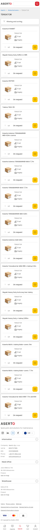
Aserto (3, 10)
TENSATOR (18, 33)
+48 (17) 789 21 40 (15, 454)
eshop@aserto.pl (15, 456)
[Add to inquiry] (35, 47)
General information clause (10, 510)
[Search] (37, 4)
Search (20, 529)
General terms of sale (26, 507)
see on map (5, 476)
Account (35, 529)
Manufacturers (13, 10)
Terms (3, 504)
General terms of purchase (9, 507)
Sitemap (18, 504)
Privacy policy (10, 504)
